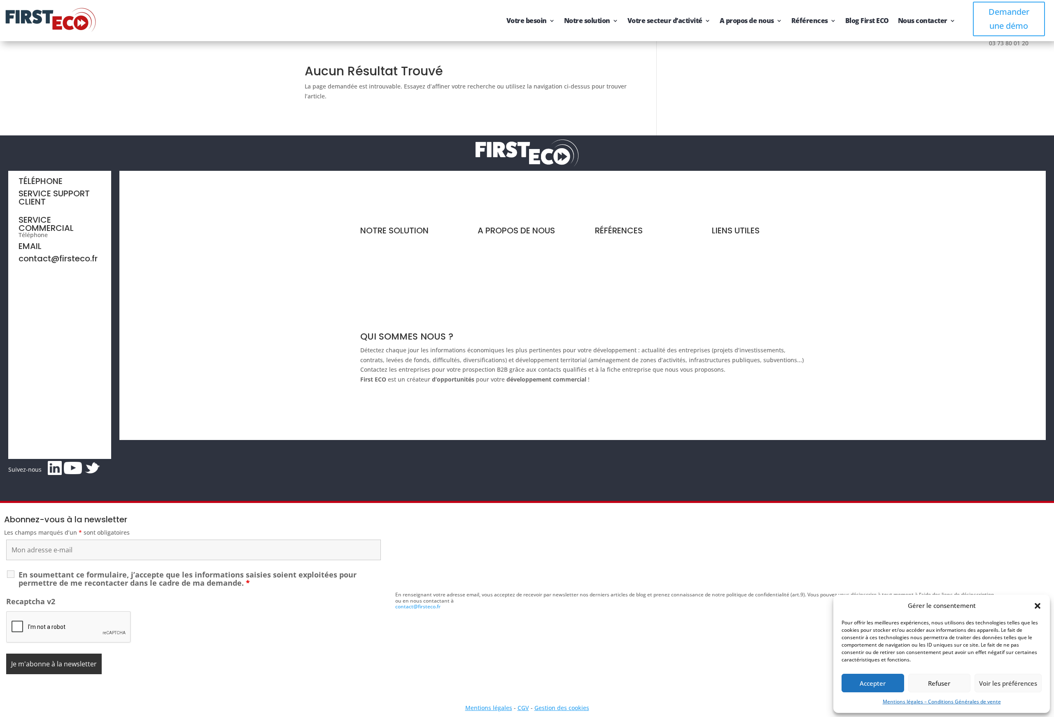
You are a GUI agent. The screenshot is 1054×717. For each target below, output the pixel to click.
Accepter (873, 683)
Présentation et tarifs (389, 243)
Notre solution (587, 20)
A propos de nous (747, 20)
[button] (1037, 606)
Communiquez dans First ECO (753, 259)
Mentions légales (488, 708)
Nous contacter (922, 20)
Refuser (939, 683)
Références (809, 20)
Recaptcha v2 (30, 601)
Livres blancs (613, 259)
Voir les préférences (1008, 683)
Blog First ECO (867, 20)
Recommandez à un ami (745, 274)
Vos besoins (376, 259)
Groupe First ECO (501, 274)
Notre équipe (496, 259)
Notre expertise (499, 243)
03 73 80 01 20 (69, 235)
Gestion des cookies (561, 708)
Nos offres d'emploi (505, 290)
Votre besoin (526, 20)
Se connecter (730, 290)
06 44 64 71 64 (38, 208)
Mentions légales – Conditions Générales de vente (942, 701)
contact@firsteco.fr (58, 258)
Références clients (620, 243)
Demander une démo (1009, 18)
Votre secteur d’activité (664, 20)
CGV (523, 708)
